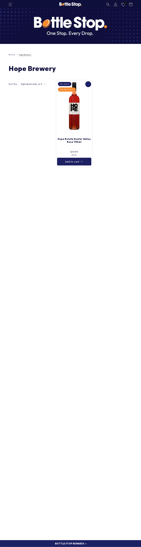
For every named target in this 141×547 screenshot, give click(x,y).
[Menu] (10, 4)
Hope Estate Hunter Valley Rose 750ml (74, 140)
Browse (12, 55)
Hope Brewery (25, 55)
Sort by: (13, 84)
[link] (70, 26)
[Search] (108, 4)
